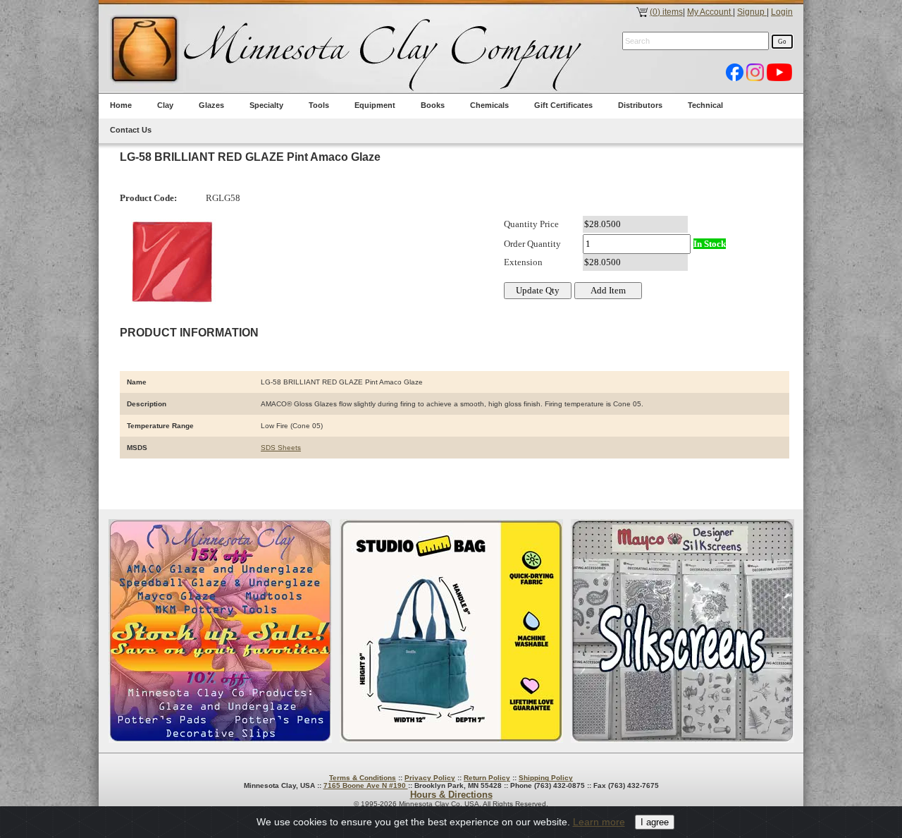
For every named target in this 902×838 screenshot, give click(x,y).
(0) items (666, 12)
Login (782, 12)
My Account (710, 12)
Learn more (599, 821)
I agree (655, 822)
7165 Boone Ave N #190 (365, 785)
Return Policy (487, 778)
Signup (752, 12)
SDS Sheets (281, 447)
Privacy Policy (429, 778)
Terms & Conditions (362, 778)
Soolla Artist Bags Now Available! (451, 631)
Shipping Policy (546, 778)
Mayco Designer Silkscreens (682, 631)
